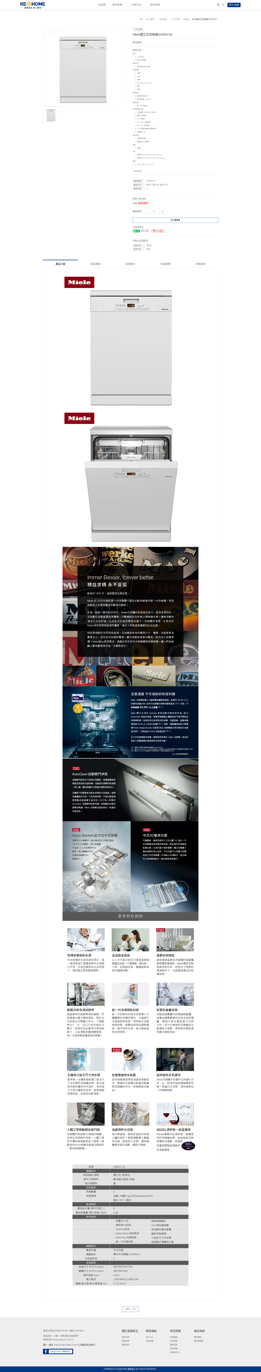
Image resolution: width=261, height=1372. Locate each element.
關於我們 (125, 1337)
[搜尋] (218, 5)
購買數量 (137, 211)
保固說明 (200, 264)
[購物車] (223, 5)
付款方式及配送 (140, 241)
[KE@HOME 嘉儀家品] (32, 5)
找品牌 (101, 5)
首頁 (141, 19)
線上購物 (150, 19)
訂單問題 (174, 1341)
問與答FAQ (174, 1352)
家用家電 (117, 5)
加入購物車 (175, 220)
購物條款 (198, 1337)
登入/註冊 (234, 5)
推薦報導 (125, 1341)
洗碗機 (186, 19)
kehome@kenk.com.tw (63, 1340)
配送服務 (174, 1349)
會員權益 (174, 1337)
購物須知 (174, 1345)
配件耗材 (155, 5)
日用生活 (136, 5)
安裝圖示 (130, 264)
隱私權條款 (198, 1341)
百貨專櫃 (149, 1341)
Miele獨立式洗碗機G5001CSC (204, 19)
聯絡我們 (74, 1336)
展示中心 (149, 1337)
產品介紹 (60, 264)
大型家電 (176, 19)
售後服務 (165, 264)
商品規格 (95, 264)
